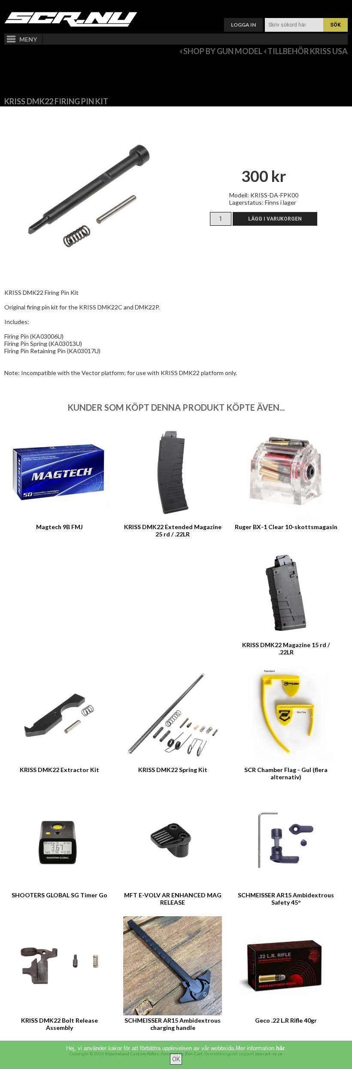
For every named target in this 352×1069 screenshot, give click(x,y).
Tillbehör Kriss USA (307, 51)
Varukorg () (176, 6)
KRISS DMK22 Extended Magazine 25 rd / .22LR (173, 530)
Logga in (243, 24)
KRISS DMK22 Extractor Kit (59, 769)
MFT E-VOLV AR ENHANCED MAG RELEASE (173, 898)
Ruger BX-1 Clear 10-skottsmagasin (286, 526)
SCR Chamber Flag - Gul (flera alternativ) (286, 773)
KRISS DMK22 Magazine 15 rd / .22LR (286, 648)
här (280, 1048)
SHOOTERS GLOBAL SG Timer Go (59, 895)
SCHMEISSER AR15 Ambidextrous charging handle (172, 1024)
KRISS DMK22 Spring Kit (172, 769)
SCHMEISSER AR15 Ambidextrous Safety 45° (286, 898)
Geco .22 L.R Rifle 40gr (286, 1020)
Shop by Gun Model (222, 51)
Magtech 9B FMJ (59, 526)
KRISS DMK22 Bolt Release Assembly (59, 1024)
